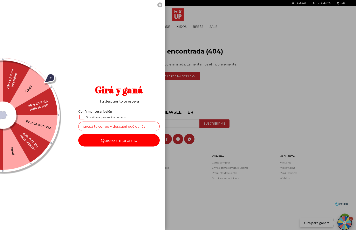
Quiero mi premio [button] (119, 140)
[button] (159, 4)
